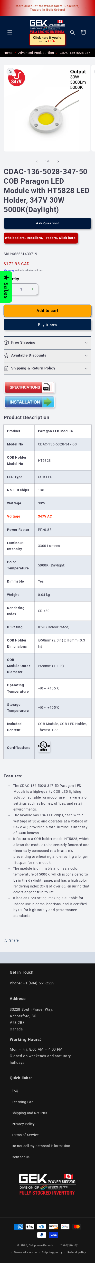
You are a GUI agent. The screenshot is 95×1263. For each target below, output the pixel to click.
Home (8, 53)
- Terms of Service (24, 1135)
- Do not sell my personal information (40, 1146)
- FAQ (14, 1091)
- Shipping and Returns (28, 1113)
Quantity (11, 279)
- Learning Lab (21, 1102)
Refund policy (76, 1252)
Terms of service (25, 1252)
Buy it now (47, 325)
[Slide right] (58, 161)
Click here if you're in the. (47, 39)
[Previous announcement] (9, 8)
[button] (9, 32)
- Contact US (20, 1157)
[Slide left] (36, 161)
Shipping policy (52, 1252)
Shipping (9, 270)
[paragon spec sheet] (29, 393)
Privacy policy (68, 1245)
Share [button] (14, 940)
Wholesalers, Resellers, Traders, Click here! (41, 238)
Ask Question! (47, 223)
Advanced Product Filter (36, 53)
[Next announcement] (86, 8)
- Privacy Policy (22, 1124)
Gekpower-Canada (41, 1245)
